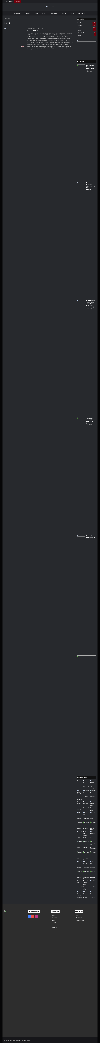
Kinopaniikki (92, 877)
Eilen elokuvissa (92, 838)
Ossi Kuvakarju (92, 787)
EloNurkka (79, 818)
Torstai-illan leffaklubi (79, 898)
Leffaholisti (85, 828)
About (77, 915)
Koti (6, 18)
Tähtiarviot (17, 13)
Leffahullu (79, 786)
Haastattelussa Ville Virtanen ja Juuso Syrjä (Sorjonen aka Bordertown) (90, 304)
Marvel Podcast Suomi (91, 809)
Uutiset (63, 13)
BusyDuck (79, 877)
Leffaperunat (79, 858)
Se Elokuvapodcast (93, 848)
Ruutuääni (79, 837)
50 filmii (91, 818)
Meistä (71, 13)
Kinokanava (85, 897)
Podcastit (27, 13)
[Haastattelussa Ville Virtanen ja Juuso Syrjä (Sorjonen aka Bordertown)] (81, 358)
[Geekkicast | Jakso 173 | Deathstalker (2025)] (81, 475)
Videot (36, 13)
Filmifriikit (79, 867)
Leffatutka (79, 828)
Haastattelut (53, 13)
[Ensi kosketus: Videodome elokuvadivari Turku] (81, 122)
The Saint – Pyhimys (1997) (90, 536)
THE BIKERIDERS (32, 31)
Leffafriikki (85, 796)
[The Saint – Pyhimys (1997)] (81, 593)
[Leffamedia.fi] (50, 7)
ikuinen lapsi (86, 786)
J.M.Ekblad (92, 886)
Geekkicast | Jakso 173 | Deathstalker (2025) (90, 420)
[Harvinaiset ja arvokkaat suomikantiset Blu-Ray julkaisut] (81, 240)
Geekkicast (92, 796)
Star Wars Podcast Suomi (85, 888)
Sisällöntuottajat (80, 920)
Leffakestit (92, 858)
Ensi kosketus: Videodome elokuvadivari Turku (90, 67)
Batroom (78, 847)
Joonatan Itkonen (92, 829)
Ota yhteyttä (81, 13)
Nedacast (85, 847)
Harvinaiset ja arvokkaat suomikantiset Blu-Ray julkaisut (90, 186)
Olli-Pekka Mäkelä (32, 28)
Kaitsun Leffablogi (79, 808)
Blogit (44, 13)
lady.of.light (92, 897)
